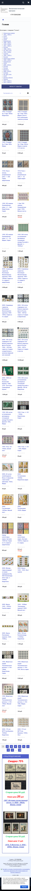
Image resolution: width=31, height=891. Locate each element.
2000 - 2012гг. (7, 65)
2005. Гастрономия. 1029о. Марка (22, 508)
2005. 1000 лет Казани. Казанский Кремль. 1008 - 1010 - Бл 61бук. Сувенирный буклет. (7, 383)
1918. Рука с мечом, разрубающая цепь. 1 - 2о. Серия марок (22, 174)
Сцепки (5, 53)
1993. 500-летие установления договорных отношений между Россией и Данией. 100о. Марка (7, 418)
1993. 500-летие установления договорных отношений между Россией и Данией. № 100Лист (23, 240)
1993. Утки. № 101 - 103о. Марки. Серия (23, 448)
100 (20, 750)
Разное (5, 79)
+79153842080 (15, 15)
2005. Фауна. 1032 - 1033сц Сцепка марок (6, 606)
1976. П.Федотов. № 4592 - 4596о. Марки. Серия (15, 846)
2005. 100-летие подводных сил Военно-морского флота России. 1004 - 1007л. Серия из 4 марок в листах (23, 345)
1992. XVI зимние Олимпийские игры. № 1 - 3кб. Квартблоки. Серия (7, 207)
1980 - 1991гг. (7, 42)
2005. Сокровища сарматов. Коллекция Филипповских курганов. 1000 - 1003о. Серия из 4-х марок (7, 310)
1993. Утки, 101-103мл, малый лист (7, 448)
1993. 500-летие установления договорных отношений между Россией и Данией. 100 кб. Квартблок (23, 383)
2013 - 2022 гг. (7, 81)
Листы (5, 38)
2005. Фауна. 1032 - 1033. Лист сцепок (23, 570)
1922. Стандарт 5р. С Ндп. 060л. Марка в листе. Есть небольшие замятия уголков (23, 115)
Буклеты (6, 69)
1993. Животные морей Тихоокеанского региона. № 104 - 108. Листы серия (23, 665)
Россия (5, 47)
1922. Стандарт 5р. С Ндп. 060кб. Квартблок (7, 113)
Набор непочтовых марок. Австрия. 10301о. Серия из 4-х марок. (23, 539)
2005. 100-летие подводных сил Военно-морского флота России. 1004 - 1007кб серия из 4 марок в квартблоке (23, 310)
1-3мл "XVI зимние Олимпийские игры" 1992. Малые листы (22, 207)
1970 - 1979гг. (7, 44)
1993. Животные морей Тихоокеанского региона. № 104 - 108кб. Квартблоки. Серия (7, 667)
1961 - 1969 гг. (7, 34)
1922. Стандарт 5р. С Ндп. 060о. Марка (7, 144)
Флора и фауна (8, 77)
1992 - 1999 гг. (7, 55)
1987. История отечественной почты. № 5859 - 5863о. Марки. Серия (15, 802)
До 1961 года (7, 50)
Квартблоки (7, 41)
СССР (5, 36)
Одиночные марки (9, 33)
